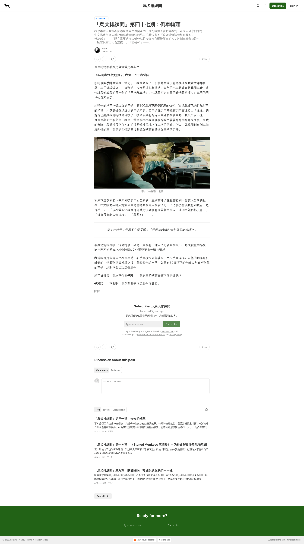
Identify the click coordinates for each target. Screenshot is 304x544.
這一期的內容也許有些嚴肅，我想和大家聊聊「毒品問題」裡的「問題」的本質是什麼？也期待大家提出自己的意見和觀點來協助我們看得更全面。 (151, 451)
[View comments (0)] (105, 59)
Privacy (22, 539)
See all (101, 496)
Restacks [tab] (115, 370)
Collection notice (40, 539)
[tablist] (108, 370)
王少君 (104, 48)
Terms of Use (167, 331)
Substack (272, 539)
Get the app (164, 539)
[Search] (258, 6)
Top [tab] (98, 409)
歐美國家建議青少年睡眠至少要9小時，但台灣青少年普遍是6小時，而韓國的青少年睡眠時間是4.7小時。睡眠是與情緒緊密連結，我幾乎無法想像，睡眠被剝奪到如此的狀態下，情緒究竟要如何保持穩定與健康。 (151, 477)
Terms (29, 539)
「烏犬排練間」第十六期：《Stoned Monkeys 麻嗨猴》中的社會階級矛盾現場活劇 (150, 444)
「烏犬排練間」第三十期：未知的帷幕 (120, 419)
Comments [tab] (102, 370)
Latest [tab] (106, 409)
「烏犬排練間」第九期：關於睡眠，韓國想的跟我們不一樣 (133, 470)
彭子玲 (110, 431)
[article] (152, 427)
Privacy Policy (176, 334)
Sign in (294, 5)
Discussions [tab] (119, 409)
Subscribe (278, 5)
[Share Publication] (265, 6)
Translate (101, 18)
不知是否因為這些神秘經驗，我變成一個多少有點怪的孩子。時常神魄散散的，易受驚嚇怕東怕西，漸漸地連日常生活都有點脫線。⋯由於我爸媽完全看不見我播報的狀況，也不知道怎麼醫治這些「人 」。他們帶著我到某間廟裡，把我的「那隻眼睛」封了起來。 (151, 425)
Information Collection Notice (151, 334)
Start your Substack (146, 539)
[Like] (97, 59)
